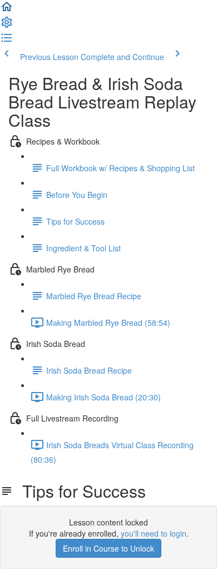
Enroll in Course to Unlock (108, 548)
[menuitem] (6, 25)
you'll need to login (153, 533)
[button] (6, 10)
